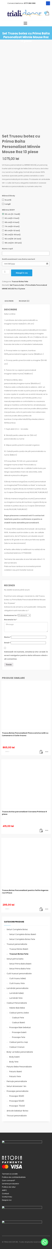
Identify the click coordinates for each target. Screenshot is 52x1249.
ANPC (4, 1190)
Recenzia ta (10, 619)
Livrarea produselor (10, 1183)
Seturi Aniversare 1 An (16, 1086)
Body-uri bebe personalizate (20, 1052)
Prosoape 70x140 (17, 1106)
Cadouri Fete (18, 1017)
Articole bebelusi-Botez (17, 1110)
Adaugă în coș (22, 273)
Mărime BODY (8, 210)
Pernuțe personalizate (17, 1081)
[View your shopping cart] (47, 13)
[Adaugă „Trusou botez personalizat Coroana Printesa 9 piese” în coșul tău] (41, 830)
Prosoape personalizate (17, 1091)
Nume (7, 637)
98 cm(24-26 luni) (13, 243)
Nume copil (7, 248)
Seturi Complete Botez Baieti (22, 934)
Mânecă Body (8, 195)
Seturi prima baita (15, 959)
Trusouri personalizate (17, 944)
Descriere (9, 301)
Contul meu (7, 1196)
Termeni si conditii (10, 1174)
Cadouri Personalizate (17, 1003)
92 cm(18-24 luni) (13, 238)
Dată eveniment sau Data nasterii (18, 259)
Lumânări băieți (16, 993)
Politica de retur (9, 1187)
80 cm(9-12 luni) (12, 230)
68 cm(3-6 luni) (12, 222)
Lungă (8, 204)
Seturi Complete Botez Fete (22, 939)
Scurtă (8, 200)
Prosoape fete (18, 1037)
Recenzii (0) (24, 301)
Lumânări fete (16, 998)
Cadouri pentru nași (18, 1042)
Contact (5, 1193)
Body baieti (14, 1057)
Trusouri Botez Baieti (18, 949)
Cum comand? (8, 1180)
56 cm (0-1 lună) (12, 214)
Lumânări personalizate (17, 988)
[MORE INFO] (46, 752)
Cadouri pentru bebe (19, 1012)
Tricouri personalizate (17, 1115)
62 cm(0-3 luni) (12, 218)
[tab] (9, 301)
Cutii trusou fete (17, 983)
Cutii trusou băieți (17, 978)
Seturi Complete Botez (17, 929)
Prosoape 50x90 (16, 1101)
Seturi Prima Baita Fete (19, 968)
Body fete (13, 1061)
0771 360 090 (29, 3)
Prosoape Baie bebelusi (20, 1027)
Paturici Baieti (15, 1071)
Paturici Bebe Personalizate (19, 1066)
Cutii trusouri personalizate (19, 973)
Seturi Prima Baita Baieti (20, 963)
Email (7, 642)
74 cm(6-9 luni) (12, 226)
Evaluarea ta (11, 615)
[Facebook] (48, 3)
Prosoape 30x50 (16, 1096)
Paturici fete (15, 1076)
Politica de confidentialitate (14, 1177)
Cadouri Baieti (18, 1022)
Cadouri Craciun (17, 1047)
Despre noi (6, 1200)
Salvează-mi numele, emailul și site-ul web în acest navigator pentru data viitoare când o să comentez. (26, 655)
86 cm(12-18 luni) (12, 234)
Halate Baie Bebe (17, 1008)
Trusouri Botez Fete (20, 281)
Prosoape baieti (19, 1032)
